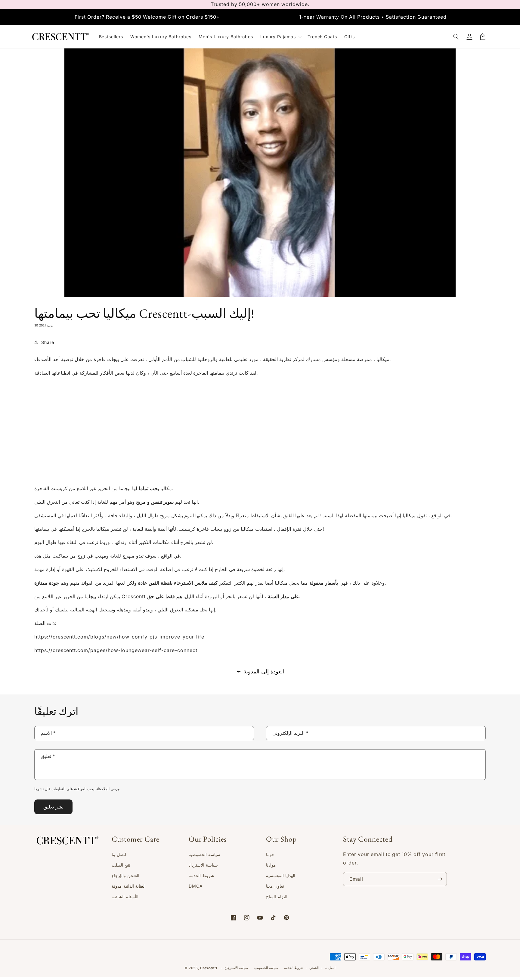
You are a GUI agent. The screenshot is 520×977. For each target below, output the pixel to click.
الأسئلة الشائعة (125, 896)
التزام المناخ (276, 896)
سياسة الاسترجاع (236, 968)
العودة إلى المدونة (263, 671)
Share (47, 342)
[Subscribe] (440, 879)
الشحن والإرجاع (125, 875)
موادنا (271, 864)
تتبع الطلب (121, 864)
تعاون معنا (275, 886)
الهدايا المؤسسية (280, 875)
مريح (141, 502)
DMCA (196, 886)
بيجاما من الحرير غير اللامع (104, 488)
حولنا (270, 854)
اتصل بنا (119, 854)
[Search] (456, 36)
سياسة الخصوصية (204, 854)
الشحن (314, 968)
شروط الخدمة (201, 875)
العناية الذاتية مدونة (129, 886)
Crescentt (208, 968)
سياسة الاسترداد (203, 864)
